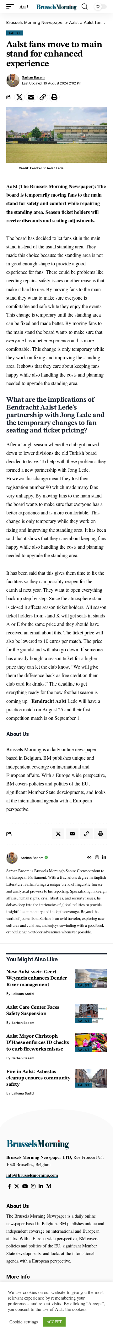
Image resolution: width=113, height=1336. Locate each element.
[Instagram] (97, 858)
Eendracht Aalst (48, 700)
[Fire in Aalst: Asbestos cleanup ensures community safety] (91, 1078)
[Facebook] (9, 1186)
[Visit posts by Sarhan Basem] (12, 80)
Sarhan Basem (33, 77)
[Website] (89, 858)
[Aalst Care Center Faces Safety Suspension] (91, 1013)
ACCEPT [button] (54, 1321)
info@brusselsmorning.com (32, 1175)
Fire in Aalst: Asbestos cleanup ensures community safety (38, 1078)
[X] (17, 1186)
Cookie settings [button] (23, 1322)
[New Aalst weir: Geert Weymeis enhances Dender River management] (91, 978)
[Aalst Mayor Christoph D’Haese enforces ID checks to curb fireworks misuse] (91, 1042)
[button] (11, 6)
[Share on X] (19, 97)
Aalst (74, 22)
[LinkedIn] (104, 858)
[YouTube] (25, 1186)
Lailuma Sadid (23, 994)
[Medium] (49, 1186)
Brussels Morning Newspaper (35, 22)
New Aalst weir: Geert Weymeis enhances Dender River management (36, 978)
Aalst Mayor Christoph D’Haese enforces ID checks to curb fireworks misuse (37, 1042)
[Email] (31, 97)
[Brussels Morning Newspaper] (56, 6)
